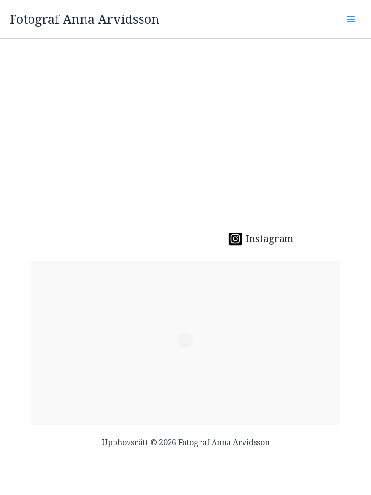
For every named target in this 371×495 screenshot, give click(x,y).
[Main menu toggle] (350, 19)
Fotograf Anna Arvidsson (84, 19)
